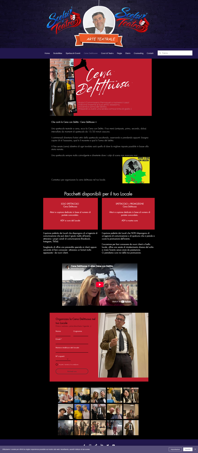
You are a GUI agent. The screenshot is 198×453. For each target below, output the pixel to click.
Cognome (77, 331)
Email (58, 339)
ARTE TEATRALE (101, 39)
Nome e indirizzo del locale (67, 347)
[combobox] (72, 350)
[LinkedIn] (101, 445)
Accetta (188, 449)
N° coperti (60, 356)
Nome (58, 331)
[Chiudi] (195, 449)
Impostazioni (175, 449)
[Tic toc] (96, 445)
